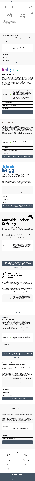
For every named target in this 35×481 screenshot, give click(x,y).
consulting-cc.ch (17, 62)
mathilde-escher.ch (17, 267)
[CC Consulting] (9, 455)
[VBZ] (26, 465)
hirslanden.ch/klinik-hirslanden (17, 159)
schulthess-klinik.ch (17, 357)
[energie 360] (26, 455)
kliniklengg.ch (17, 209)
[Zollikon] (9, 469)
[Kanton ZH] (9, 460)
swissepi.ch (17, 401)
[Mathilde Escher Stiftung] (26, 15)
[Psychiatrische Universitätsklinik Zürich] (9, 22)
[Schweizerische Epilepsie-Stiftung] (9, 28)
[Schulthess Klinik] (26, 23)
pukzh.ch (17, 312)
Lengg (6, 1)
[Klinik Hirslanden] (26, 8)
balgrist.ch (17, 115)
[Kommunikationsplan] (26, 460)
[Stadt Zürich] (9, 465)
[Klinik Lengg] (9, 15)
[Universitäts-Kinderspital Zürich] (26, 28)
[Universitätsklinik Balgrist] (9, 8)
